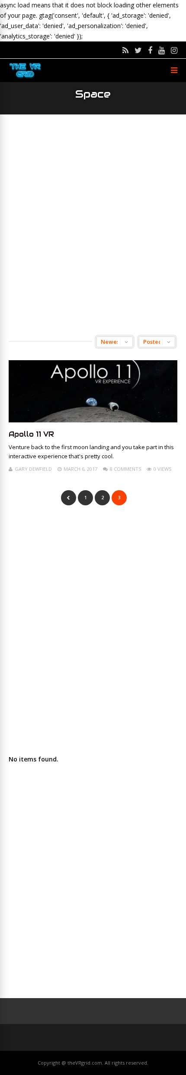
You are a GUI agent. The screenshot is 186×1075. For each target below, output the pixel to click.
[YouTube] (161, 50)
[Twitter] (138, 50)
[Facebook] (150, 50)
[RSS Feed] (125, 50)
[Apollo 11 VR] (93, 420)
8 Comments (125, 469)
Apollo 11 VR (31, 434)
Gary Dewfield (33, 469)
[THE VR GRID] (25, 77)
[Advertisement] (93, 224)
